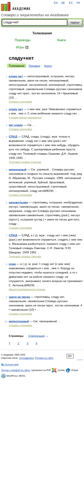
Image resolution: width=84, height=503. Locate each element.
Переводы (23, 40)
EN (55, 3)
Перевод (34, 65)
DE (63, 3)
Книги (61, 40)
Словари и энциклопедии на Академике (35, 15)
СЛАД (13, 136)
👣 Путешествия (10, 364)
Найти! (75, 22)
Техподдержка (26, 358)
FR (78, 3)
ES (71, 3)
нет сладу (16, 125)
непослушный (19, 321)
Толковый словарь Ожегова (25, 256)
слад (12, 264)
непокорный (18, 169)
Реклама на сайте (44, 358)
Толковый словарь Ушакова (25, 162)
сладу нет (16, 76)
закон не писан (19, 296)
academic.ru (15, 6)
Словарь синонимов (20, 101)
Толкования (42, 33)
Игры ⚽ (22, 47)
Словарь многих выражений (25, 117)
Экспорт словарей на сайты (15, 370)
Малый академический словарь (27, 289)
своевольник (18, 202)
